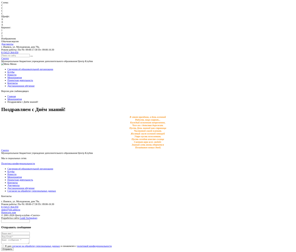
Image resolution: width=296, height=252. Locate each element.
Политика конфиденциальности (18, 163)
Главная (11, 96)
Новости (11, 74)
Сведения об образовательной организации (30, 69)
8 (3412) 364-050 (9, 52)
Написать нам (8, 212)
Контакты (12, 83)
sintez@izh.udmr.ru (10, 209)
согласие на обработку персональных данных (36, 246)
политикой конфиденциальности (94, 246)
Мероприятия (14, 77)
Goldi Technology (28, 218)
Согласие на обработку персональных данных (31, 191)
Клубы (10, 72)
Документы (7, 44)
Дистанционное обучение (21, 86)
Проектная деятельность (20, 80)
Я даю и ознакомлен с (58, 246)
